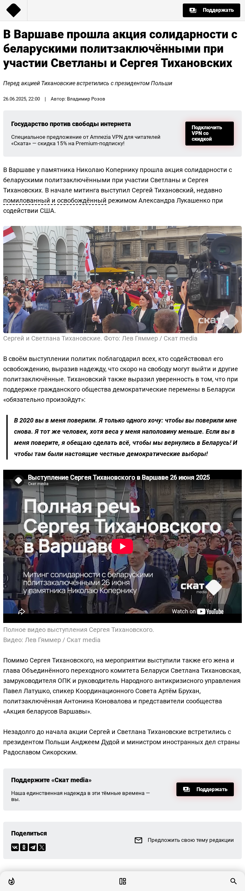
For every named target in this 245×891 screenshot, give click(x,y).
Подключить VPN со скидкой (207, 133)
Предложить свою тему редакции (191, 840)
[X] (42, 847)
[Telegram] (33, 847)
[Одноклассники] (24, 847)
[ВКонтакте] (15, 847)
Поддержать (218, 10)
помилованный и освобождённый (55, 200)
